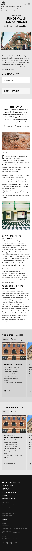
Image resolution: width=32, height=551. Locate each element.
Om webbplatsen (6, 511)
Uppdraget (7, 486)
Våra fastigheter (10, 6)
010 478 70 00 (9, 528)
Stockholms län (5, 8)
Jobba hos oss (5, 502)
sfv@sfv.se (8, 531)
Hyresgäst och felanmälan (8, 538)
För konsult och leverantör (8, 504)
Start (2, 6)
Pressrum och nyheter (7, 507)
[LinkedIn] (11, 543)
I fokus (5, 489)
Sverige (19, 6)
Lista (6, 339)
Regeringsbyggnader (18, 8)
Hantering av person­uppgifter (9, 513)
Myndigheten (9, 492)
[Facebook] (3, 543)
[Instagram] (7, 543)
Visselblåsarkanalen (7, 515)
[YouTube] (16, 543)
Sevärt (5, 496)
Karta (15, 339)
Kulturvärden (8, 499)
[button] (21, 340)
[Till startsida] (3, 3)
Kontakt (4, 536)
